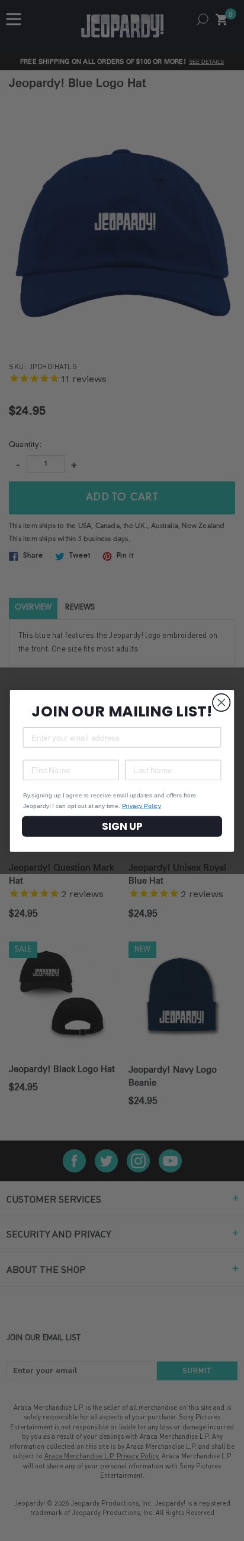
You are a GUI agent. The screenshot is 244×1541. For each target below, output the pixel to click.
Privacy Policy (141, 805)
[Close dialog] (221, 702)
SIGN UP (122, 826)
